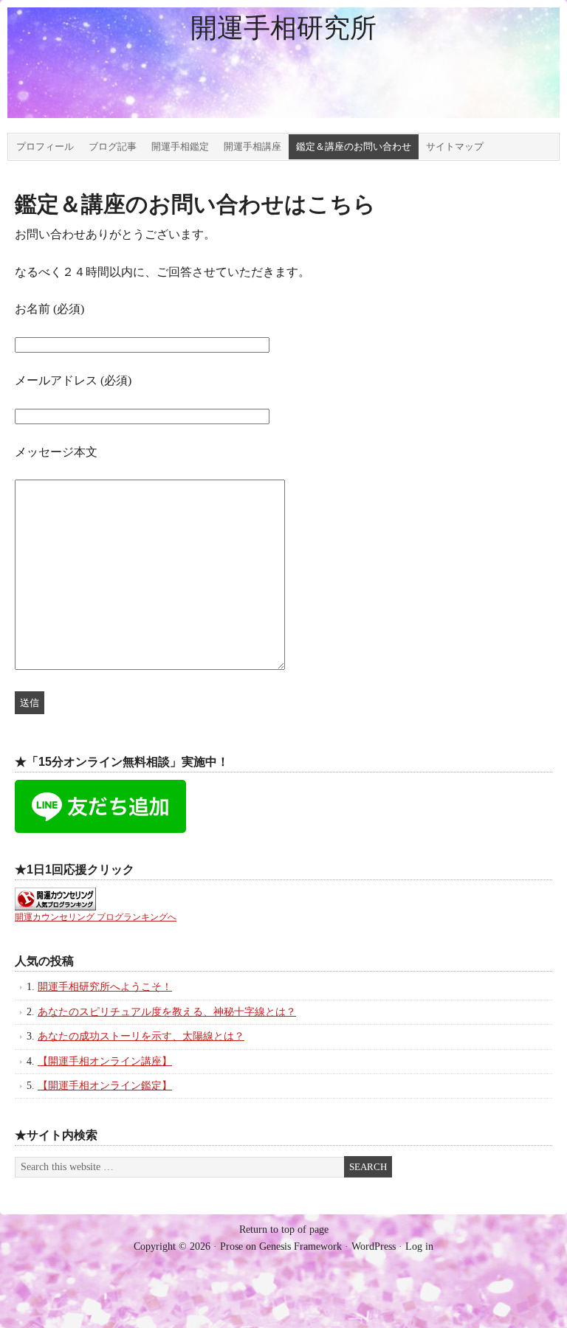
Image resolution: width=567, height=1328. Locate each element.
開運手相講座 (252, 146)
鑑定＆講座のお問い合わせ (353, 146)
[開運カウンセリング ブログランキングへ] (55, 907)
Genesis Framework (300, 1246)
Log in (419, 1246)
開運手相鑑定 (180, 146)
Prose (231, 1246)
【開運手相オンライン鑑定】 (105, 1085)
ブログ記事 (113, 146)
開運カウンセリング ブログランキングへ (95, 917)
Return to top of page (284, 1229)
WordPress (373, 1246)
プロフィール (45, 146)
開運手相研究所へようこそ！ (105, 986)
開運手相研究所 (283, 28)
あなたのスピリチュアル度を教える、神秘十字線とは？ (167, 1011)
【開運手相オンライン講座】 (105, 1061)
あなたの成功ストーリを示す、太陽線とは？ (141, 1036)
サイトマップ (455, 146)
